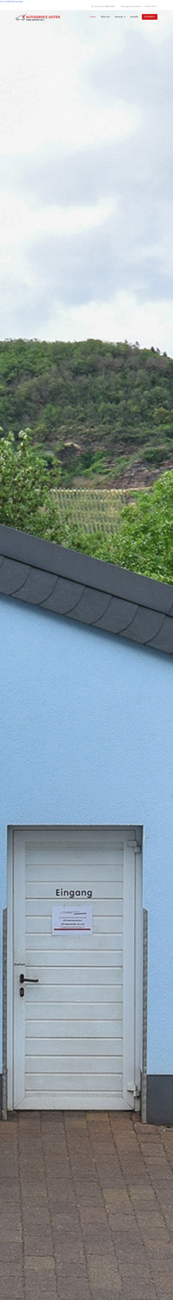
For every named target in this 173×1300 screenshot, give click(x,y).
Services (119, 17)
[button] (120, 16)
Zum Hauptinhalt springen (11, 1)
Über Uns (105, 17)
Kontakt (134, 17)
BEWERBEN (149, 17)
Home (93, 17)
